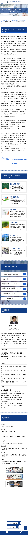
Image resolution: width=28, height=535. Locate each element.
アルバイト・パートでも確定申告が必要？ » (15, 159)
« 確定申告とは (5, 158)
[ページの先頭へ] (25, 528)
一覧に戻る (14, 163)
